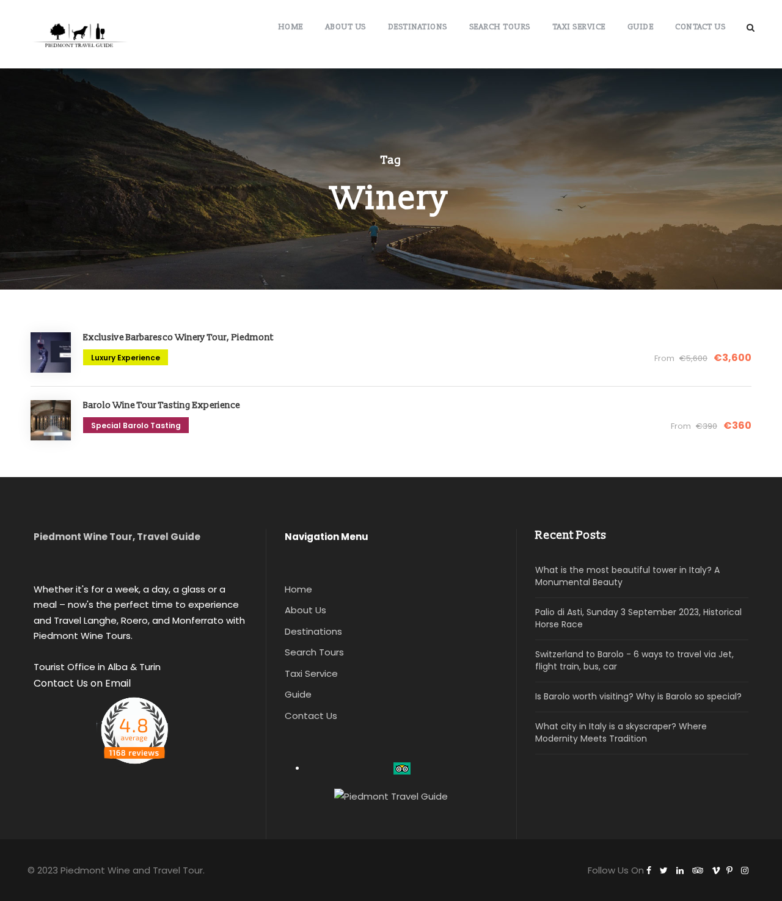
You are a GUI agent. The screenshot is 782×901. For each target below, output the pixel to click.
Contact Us (700, 26)
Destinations (417, 26)
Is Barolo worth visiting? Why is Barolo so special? (638, 696)
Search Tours (499, 26)
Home (290, 26)
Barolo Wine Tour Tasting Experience (161, 405)
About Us (345, 26)
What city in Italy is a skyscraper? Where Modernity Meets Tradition (621, 732)
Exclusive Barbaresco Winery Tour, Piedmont (178, 337)
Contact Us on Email (82, 683)
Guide (640, 26)
